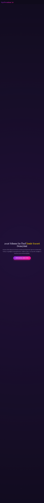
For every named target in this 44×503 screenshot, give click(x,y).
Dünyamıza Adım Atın (22, 258)
